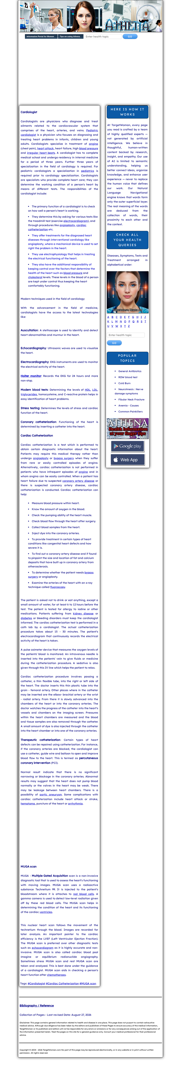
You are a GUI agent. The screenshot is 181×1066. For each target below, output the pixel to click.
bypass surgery (64, 458)
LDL (94, 389)
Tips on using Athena (70, 36)
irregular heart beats (41, 152)
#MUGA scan (88, 983)
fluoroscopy (57, 587)
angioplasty (67, 225)
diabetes (26, 618)
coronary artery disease (78, 480)
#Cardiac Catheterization (62, 983)
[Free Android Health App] (127, 451)
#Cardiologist (36, 983)
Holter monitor (31, 376)
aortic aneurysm (51, 794)
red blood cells (83, 894)
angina (93, 143)
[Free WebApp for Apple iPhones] (127, 464)
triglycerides (29, 394)
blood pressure (88, 148)
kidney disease (83, 613)
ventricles (46, 912)
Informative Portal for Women (40, 36)
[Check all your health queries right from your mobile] (127, 438)
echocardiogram (42, 947)
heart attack (45, 148)
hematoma (28, 803)
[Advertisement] (100, 75)
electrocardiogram (75, 221)
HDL (87, 389)
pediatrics (87, 171)
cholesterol (35, 277)
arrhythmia (75, 803)
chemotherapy (56, 974)
